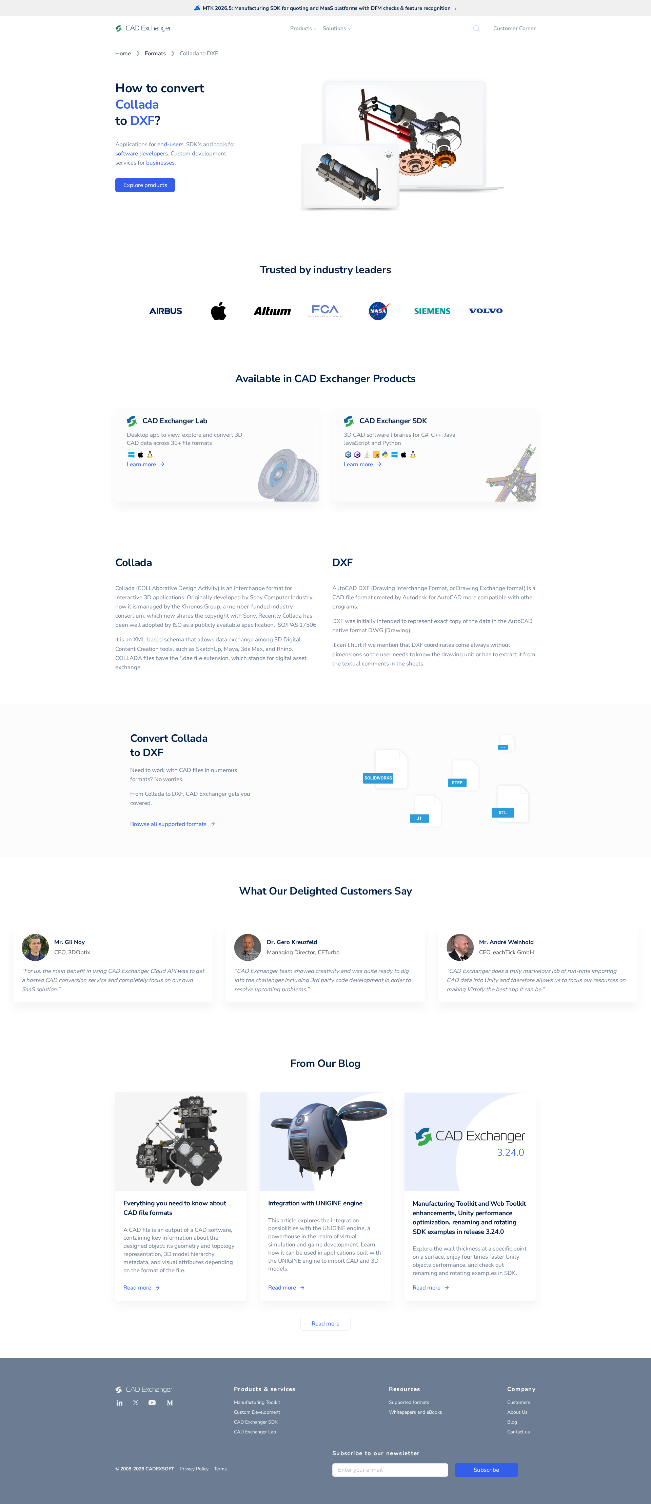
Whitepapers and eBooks (415, 1412)
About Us (517, 1412)
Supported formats (409, 1402)
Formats (155, 53)
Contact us (518, 1432)
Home (123, 53)
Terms (220, 1469)
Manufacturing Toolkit (257, 1402)
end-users (170, 144)
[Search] (476, 28)
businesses (160, 163)
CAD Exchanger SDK (256, 1422)
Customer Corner (514, 28)
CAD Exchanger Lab (255, 1432)
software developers (141, 153)
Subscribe (486, 1470)
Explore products (145, 185)
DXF (142, 120)
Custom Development (257, 1412)
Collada (137, 104)
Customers (518, 1402)
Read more (325, 1324)
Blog (512, 1422)
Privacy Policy (194, 1469)
